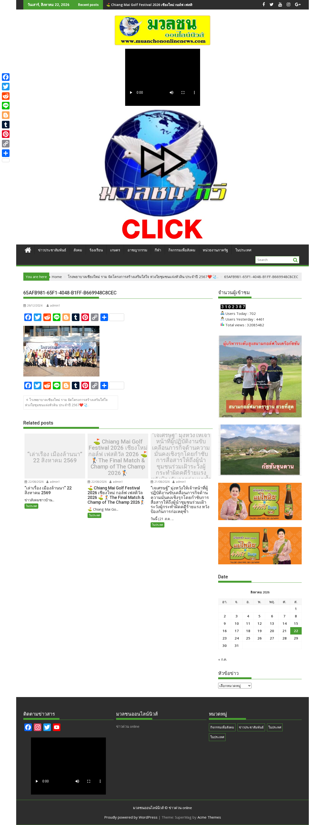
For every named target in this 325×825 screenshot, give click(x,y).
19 (259, 630)
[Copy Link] (5, 143)
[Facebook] (5, 77)
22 (296, 630)
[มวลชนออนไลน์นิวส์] (28, 249)
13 (272, 623)
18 (248, 630)
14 (284, 623)
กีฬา (158, 250)
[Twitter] (5, 86)
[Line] (5, 105)
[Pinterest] (5, 134)
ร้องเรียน (96, 250)
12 (259, 623)
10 (237, 623)
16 (224, 630)
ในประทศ (31, 506)
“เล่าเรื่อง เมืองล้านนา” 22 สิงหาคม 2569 (54, 457)
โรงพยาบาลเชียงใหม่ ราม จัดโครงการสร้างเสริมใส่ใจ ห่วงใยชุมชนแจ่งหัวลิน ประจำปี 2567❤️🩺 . (66, 402)
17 (237, 630)
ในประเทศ (243, 250)
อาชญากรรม (137, 250)
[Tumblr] (5, 124)
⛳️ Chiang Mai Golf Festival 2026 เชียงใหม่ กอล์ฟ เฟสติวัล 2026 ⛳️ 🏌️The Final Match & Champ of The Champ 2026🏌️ (118, 457)
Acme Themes (209, 817)
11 (248, 623)
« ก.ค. (222, 659)
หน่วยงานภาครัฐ (215, 250)
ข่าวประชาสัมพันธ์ (52, 250)
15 (296, 623)
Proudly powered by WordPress (131, 817)
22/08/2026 (36, 482)
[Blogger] (5, 115)
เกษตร (115, 250)
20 (272, 630)
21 (284, 630)
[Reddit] (5, 96)
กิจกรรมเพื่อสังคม (181, 250)
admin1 (55, 305)
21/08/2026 (162, 482)
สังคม (78, 250)
